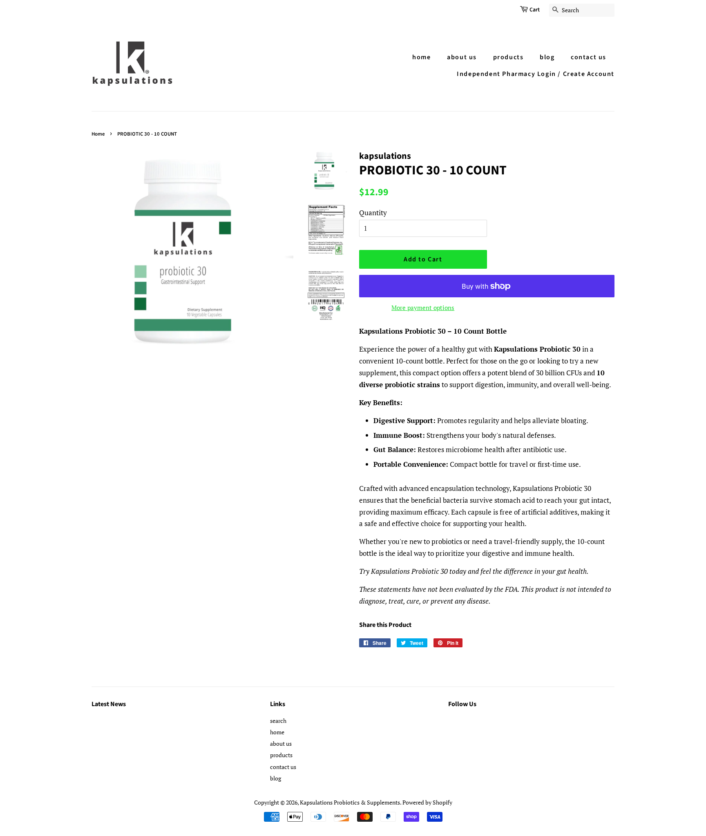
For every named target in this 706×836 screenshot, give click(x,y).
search (278, 721)
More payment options (422, 307)
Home (98, 134)
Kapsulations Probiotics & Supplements (350, 802)
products (508, 57)
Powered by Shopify (427, 802)
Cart (535, 10)
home (421, 57)
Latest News (109, 704)
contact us (588, 57)
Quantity (373, 212)
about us (462, 57)
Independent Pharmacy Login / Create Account (535, 73)
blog (547, 57)
